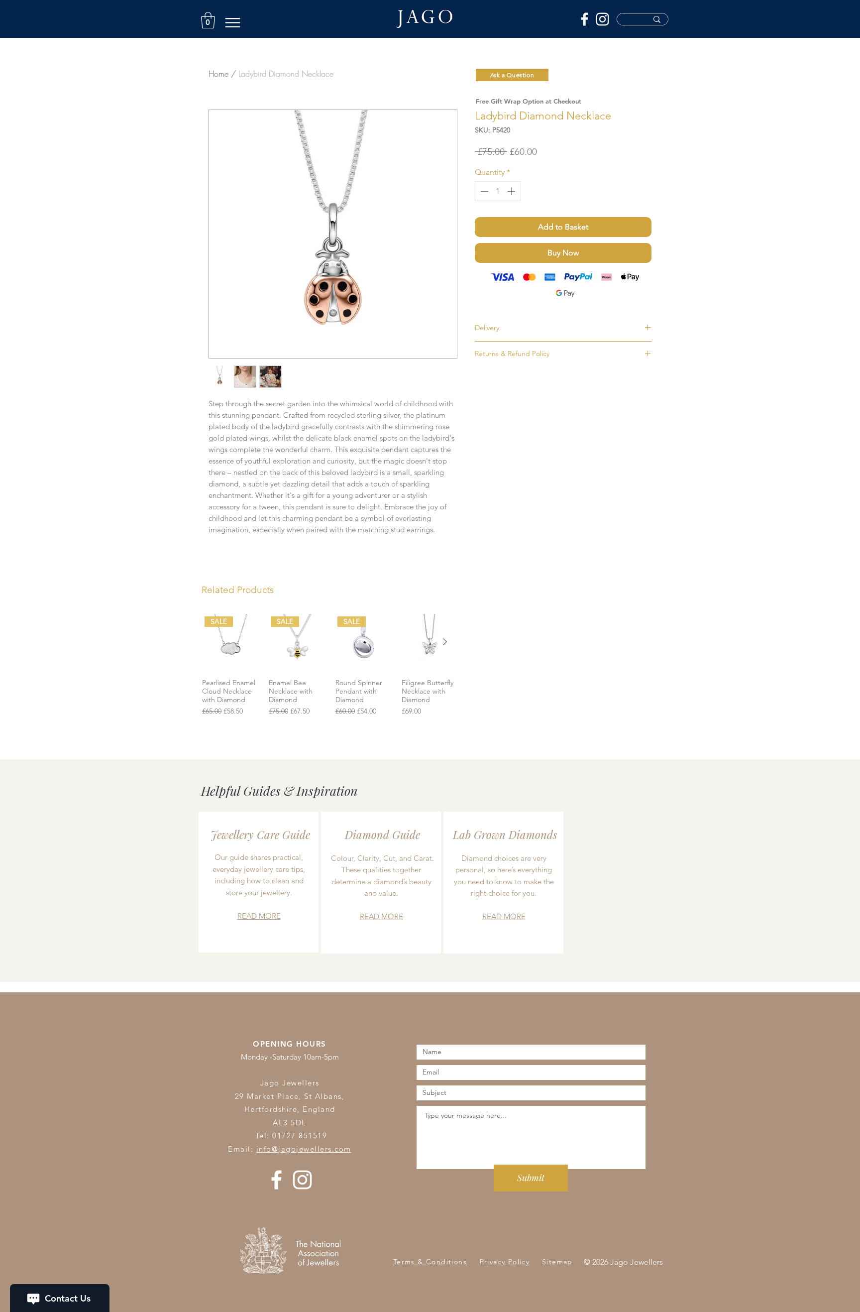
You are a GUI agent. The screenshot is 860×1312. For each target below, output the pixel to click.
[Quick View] (430, 642)
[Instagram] (602, 19)
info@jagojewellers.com (303, 1149)
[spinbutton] (497, 191)
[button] (208, 20)
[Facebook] (584, 19)
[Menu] (232, 22)
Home (218, 73)
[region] (259, 882)
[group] (330, 669)
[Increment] (512, 191)
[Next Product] (445, 642)
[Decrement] (483, 191)
